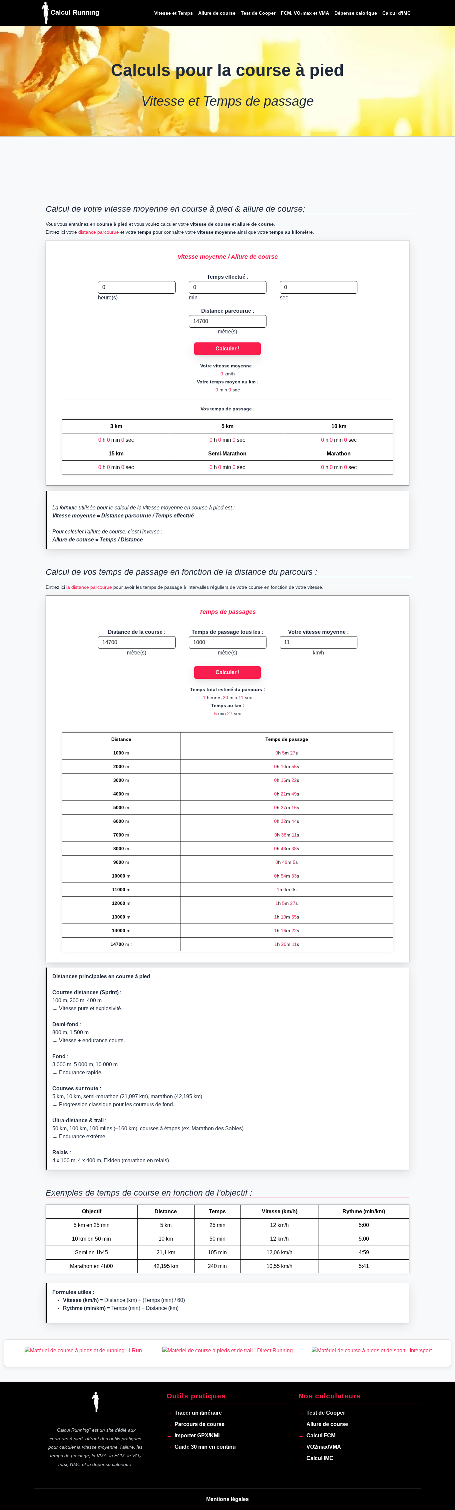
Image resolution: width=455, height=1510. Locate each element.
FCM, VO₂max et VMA (305, 13)
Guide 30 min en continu (205, 1447)
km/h (318, 652)
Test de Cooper (258, 13)
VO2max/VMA (323, 1447)
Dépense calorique (355, 13)
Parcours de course (200, 1424)
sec (284, 297)
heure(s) (108, 297)
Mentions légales (227, 1499)
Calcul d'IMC (396, 13)
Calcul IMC (319, 1458)
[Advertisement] (227, 174)
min (193, 297)
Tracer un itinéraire (198, 1413)
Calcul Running (74, 12)
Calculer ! (227, 348)
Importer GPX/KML (198, 1435)
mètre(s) (227, 331)
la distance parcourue (89, 587)
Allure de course (216, 13)
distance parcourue (98, 232)
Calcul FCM (320, 1435)
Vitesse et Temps (173, 13)
